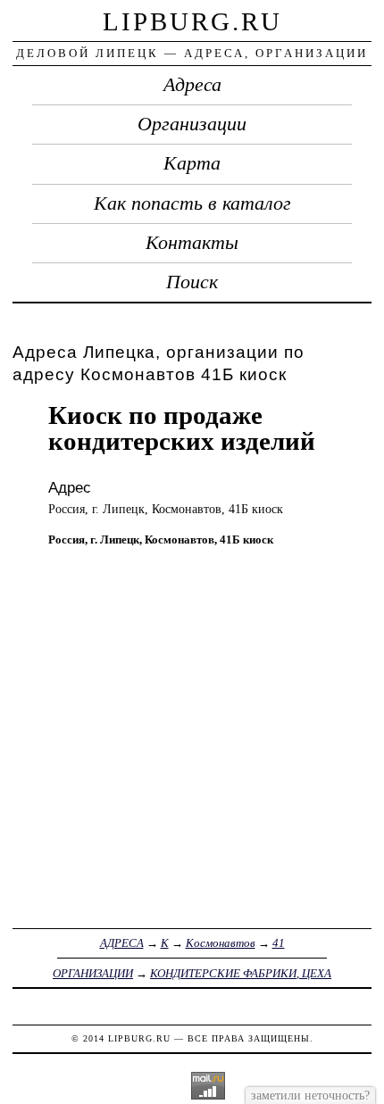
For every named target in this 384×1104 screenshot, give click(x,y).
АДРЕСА (122, 943)
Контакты (192, 242)
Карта (192, 163)
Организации (192, 124)
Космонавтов (220, 943)
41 (278, 943)
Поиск (192, 282)
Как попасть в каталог (192, 203)
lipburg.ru (192, 21)
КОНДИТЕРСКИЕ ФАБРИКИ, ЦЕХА (240, 973)
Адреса (192, 84)
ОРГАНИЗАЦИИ (93, 973)
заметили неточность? (310, 1095)
